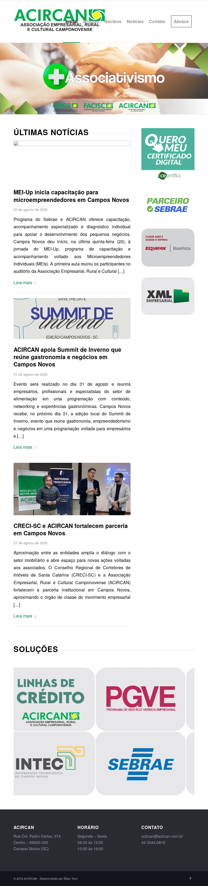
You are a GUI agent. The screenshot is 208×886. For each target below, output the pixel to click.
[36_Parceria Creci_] (72, 489)
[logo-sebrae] (167, 205)
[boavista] (167, 247)
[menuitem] (71, 21)
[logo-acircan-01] (60, 21)
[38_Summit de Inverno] (72, 318)
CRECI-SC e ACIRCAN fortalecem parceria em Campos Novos (71, 529)
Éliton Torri (70, 878)
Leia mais (23, 282)
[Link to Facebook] (190, 878)
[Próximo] (203, 78)
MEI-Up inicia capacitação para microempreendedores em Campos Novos (71, 195)
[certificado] (167, 154)
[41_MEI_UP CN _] (72, 161)
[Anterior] (4, 78)
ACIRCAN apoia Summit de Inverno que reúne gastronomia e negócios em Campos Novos (67, 356)
